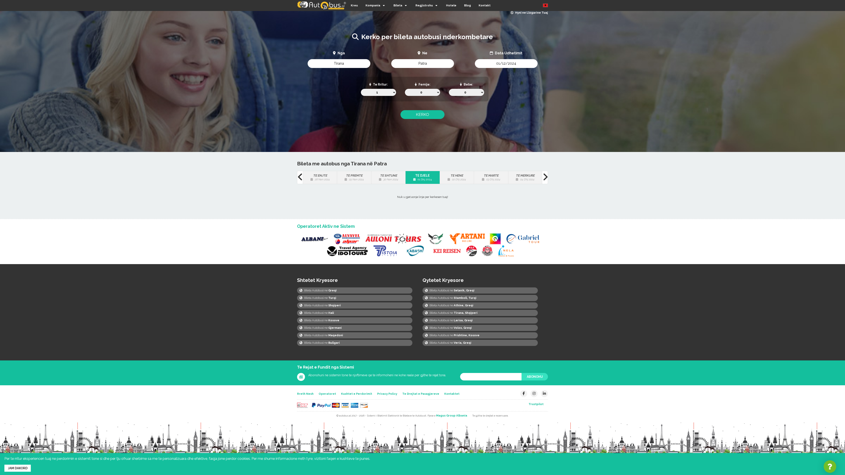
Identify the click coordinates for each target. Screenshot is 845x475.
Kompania (373, 5)
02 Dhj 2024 (458, 177)
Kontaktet (451, 393)
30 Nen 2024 (389, 177)
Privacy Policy (387, 393)
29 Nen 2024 (355, 177)
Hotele (451, 5)
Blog (467, 5)
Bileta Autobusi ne (320, 290)
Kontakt (484, 5)
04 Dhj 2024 (525, 177)
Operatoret (327, 393)
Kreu (354, 5)
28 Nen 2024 (321, 177)
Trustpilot (536, 404)
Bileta (397, 5)
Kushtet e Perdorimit (356, 393)
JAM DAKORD (18, 468)
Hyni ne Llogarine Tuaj (531, 12)
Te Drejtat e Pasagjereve (420, 393)
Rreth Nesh (305, 393)
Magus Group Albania (451, 415)
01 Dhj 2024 (423, 177)
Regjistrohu (424, 5)
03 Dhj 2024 (492, 177)
